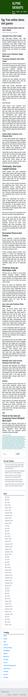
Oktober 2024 (8, 549)
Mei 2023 (7, 593)
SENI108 (5, 653)
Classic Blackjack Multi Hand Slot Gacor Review (13, 28)
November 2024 (8, 546)
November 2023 (8, 578)
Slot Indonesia (8, 435)
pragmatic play (6, 668)
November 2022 (8, 609)
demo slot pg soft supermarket (9, 440)
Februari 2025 (8, 539)
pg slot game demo (5, 444)
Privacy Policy (23, 695)
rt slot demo (18, 444)
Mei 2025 (7, 531)
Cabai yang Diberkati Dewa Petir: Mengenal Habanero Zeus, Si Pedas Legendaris (14, 472)
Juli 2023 (7, 588)
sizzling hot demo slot (11, 445)
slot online (5, 671)
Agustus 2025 (8, 523)
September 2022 (9, 614)
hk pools (5, 639)
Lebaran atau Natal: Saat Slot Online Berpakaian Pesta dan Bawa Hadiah (13, 476)
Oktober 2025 (8, 518)
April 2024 (7, 565)
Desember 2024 (8, 544)
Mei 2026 (7, 500)
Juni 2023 (7, 591)
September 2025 (9, 521)
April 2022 (7, 619)
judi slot (5, 662)
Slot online (5, 677)
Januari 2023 (8, 604)
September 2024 (9, 552)
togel (4, 642)
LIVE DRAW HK (6, 650)
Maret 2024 (8, 567)
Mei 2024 (7, 562)
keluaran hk (6, 656)
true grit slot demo (8, 448)
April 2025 (7, 534)
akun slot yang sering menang (10, 436)
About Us (9, 695)
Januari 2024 (8, 572)
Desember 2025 (8, 513)
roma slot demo (12, 444)
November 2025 (8, 515)
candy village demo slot (8, 437)
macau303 (5, 659)
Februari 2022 (8, 624)
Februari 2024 (8, 570)
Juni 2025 (7, 528)
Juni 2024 (7, 559)
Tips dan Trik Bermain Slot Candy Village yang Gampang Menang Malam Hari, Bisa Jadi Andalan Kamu (14, 466)
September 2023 (9, 583)
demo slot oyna (13, 439)
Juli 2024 (7, 557)
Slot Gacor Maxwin (7, 648)
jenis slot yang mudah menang (18, 443)
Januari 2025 (8, 541)
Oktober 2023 (8, 580)
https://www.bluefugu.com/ (9, 665)
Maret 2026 (7, 505)
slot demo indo (17, 445)
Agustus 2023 (8, 585)
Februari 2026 (8, 508)
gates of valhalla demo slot (20, 441)
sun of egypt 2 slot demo (12, 447)
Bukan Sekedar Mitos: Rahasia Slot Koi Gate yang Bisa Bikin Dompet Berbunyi (14, 480)
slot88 (4, 636)
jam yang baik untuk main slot (7, 443)
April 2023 (7, 596)
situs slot (5, 645)
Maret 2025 (7, 536)
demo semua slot (7, 439)
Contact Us (15, 695)
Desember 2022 (8, 606)
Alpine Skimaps (17, 5)
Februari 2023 (8, 601)
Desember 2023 (8, 575)
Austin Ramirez (15, 32)
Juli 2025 (7, 526)
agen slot (5, 674)
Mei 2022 (7, 617)
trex (8, 692)
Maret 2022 (7, 622)
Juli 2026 (7, 497)
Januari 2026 (8, 510)
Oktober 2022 (8, 611)
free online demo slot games (9, 441)
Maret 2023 (7, 598)
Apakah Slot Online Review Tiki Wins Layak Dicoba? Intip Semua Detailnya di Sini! (14, 485)
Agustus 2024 (8, 554)
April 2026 (7, 502)
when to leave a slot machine (17, 448)
